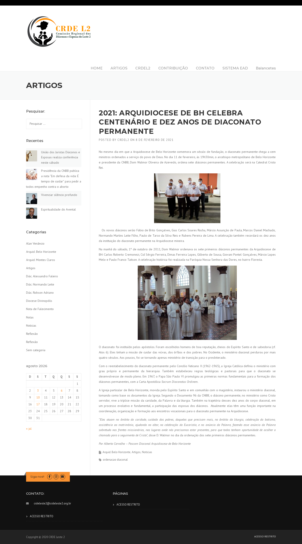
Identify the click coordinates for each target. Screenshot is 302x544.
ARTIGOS (119, 68)
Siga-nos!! (37, 476)
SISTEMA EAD (235, 68)
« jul (29, 429)
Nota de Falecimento (40, 309)
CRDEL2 (142, 68)
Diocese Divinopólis (39, 301)
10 (38, 397)
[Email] (62, 477)
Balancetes (266, 68)
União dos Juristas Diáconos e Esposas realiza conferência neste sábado (60, 157)
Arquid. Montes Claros (40, 260)
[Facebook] (49, 477)
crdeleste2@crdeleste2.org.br (52, 503)
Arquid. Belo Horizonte (116, 452)
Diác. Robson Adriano (40, 293)
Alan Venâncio (35, 243)
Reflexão (32, 334)
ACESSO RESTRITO (41, 516)
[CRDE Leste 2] (59, 31)
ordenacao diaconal (115, 460)
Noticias (147, 452)
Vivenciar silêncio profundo (59, 195)
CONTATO (205, 68)
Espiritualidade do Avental (58, 209)
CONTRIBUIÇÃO (173, 68)
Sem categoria (35, 350)
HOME (97, 68)
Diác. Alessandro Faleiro (42, 276)
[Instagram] (56, 477)
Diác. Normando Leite (40, 284)
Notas (30, 317)
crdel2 (123, 140)
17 (38, 404)
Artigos (136, 452)
